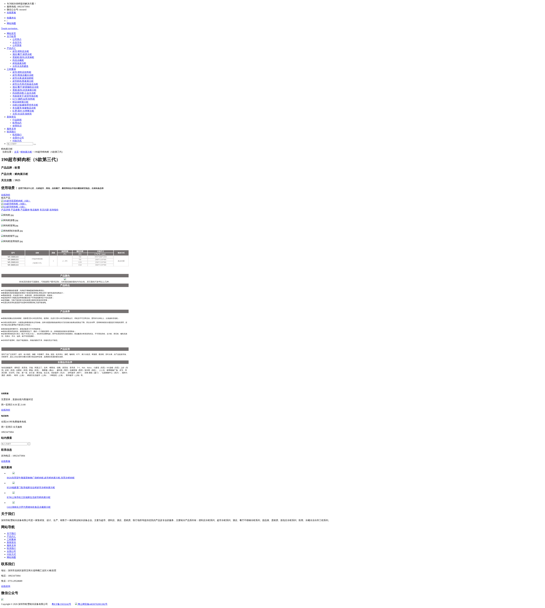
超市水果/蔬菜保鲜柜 (22, 78)
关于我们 (11, 533)
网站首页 (11, 33)
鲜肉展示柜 (26, 152)
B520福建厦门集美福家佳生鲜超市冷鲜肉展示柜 (31, 487)
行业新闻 (17, 120)
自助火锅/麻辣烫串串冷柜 (25, 105)
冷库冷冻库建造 (20, 66)
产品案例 (25, 210)
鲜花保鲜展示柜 (20, 102)
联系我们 (11, 132)
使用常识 (17, 126)
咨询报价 (53, 210)
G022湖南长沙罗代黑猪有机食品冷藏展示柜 (29, 507)
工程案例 (11, 69)
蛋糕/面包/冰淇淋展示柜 (24, 90)
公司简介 (17, 39)
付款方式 (17, 140)
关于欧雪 (11, 36)
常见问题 (44, 210)
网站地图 (11, 557)
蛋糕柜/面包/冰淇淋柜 (23, 57)
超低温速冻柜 (19, 63)
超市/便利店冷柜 (20, 51)
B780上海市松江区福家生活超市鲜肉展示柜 (28, 497)
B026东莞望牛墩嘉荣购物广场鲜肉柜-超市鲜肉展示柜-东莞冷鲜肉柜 (41, 477)
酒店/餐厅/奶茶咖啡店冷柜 (25, 87)
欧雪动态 (17, 123)
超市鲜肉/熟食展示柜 (22, 81)
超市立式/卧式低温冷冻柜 (25, 84)
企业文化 (17, 42)
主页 (16, 152)
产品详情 (5, 210)
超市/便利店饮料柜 (21, 72)
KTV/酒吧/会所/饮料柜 (23, 99)
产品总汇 (11, 48)
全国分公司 (18, 137)
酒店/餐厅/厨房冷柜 (22, 54)
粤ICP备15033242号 (61, 604)
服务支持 (11, 129)
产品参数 (15, 210)
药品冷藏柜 (18, 60)
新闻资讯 (11, 117)
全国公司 (11, 551)
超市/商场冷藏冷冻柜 (22, 75)
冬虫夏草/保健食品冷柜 (24, 108)
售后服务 (34, 210)
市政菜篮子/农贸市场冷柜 (25, 96)
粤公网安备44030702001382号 (92, 604)
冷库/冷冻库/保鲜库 (22, 114)
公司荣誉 (17, 45)
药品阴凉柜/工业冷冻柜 (24, 93)
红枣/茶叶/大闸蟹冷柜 (23, 111)
